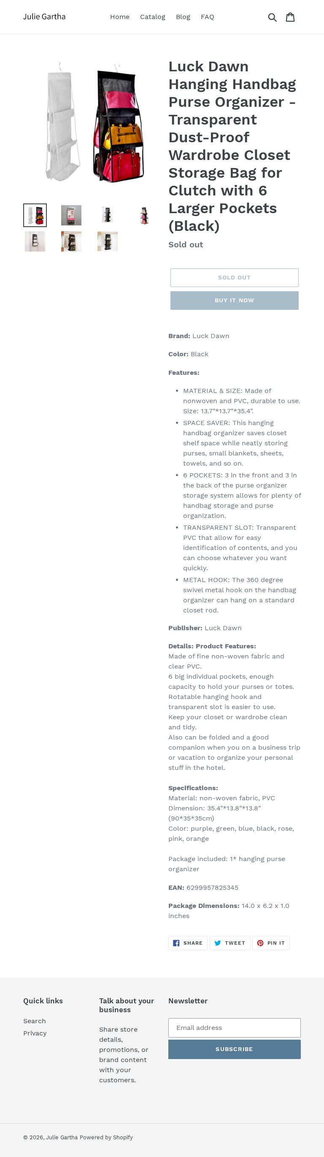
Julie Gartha (62, 1137)
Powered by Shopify (106, 1137)
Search (34, 1021)
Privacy (35, 1033)
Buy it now (234, 300)
